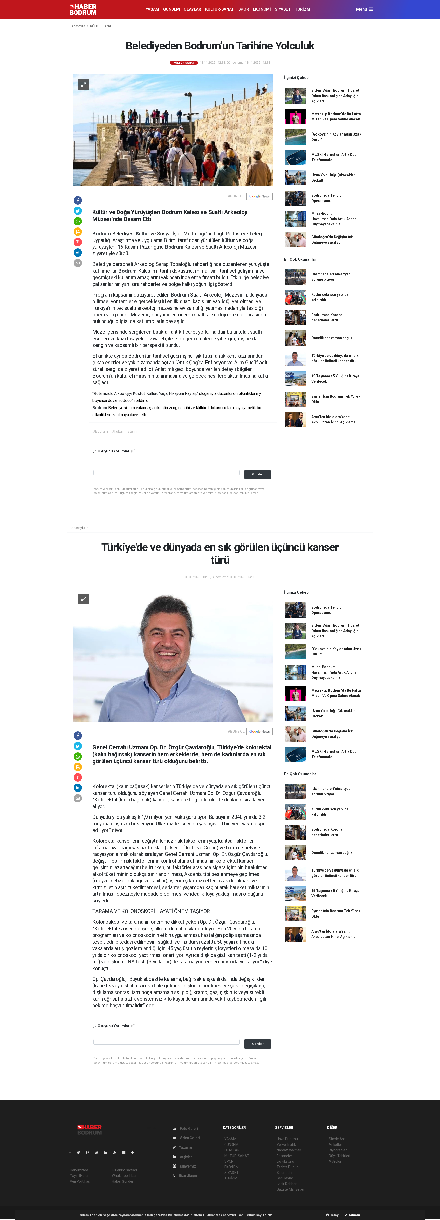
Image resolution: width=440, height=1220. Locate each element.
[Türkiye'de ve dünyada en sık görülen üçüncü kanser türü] (173, 655)
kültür (229, 240)
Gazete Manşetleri (291, 1189)
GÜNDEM (171, 9)
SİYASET (283, 9)
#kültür (117, 431)
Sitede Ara (337, 1139)
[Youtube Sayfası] (98, 1152)
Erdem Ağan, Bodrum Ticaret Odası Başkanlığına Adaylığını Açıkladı (335, 95)
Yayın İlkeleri (79, 1176)
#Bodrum (100, 431)
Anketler (335, 1145)
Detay (334, 1215)
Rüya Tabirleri (339, 1156)
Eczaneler (284, 1156)
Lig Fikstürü (285, 1161)
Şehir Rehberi (287, 1184)
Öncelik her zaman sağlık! (332, 338)
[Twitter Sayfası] (80, 1152)
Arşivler (185, 1157)
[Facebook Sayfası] (72, 1152)
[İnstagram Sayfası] (89, 1152)
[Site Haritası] (126, 1152)
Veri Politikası (80, 1181)
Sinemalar (285, 1173)
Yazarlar (185, 1147)
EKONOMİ (262, 9)
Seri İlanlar (285, 1178)
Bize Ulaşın (187, 1176)
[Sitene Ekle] (134, 1152)
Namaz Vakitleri (289, 1150)
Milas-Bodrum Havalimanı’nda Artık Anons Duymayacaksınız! (334, 218)
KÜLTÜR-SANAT (219, 9)
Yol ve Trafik (286, 1145)
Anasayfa (78, 26)
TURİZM (302, 9)
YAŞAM (152, 9)
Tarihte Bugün (288, 1167)
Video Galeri (189, 1138)
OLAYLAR (192, 9)
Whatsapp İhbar (124, 1176)
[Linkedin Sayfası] (107, 1152)
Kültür (143, 234)
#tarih (132, 431)
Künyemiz (187, 1166)
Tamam (354, 1215)
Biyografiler (338, 1150)
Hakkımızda (79, 1170)
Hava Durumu (287, 1139)
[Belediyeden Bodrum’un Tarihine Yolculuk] (173, 130)
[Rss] (116, 1152)
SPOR (243, 9)
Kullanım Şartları (124, 1170)
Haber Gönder (122, 1181)
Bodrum (102, 234)
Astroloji (335, 1161)
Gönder (258, 474)
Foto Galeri (188, 1129)
